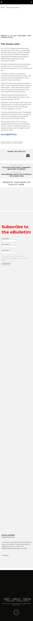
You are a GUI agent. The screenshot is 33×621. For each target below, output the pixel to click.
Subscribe (27, 599)
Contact (7, 598)
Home (2, 7)
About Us (16, 598)
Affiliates (11, 601)
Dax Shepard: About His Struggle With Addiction (16, 175)
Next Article (16, 172)
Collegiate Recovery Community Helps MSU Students (16, 168)
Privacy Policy (23, 601)
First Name (6, 244)
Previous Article (16, 165)
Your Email (6, 239)
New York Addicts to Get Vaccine (11, 142)
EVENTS (7, 599)
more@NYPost (9, 134)
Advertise (27, 598)
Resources (16, 599)
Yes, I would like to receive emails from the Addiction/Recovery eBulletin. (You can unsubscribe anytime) (15, 258)
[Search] (31, 2)
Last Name (6, 250)
